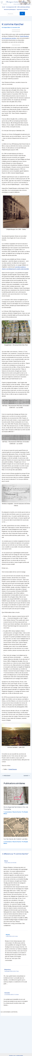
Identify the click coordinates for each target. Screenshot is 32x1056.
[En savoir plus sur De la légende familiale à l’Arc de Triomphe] (16, 795)
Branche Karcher (17, 812)
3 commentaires (8, 841)
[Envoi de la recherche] (22, 13)
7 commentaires (8, 812)
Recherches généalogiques (10, 9)
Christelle (7, 992)
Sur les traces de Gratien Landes (15, 839)
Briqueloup (7, 969)
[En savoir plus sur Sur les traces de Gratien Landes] (16, 827)
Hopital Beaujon (12, 769)
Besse (6, 861)
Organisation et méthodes (22, 9)
